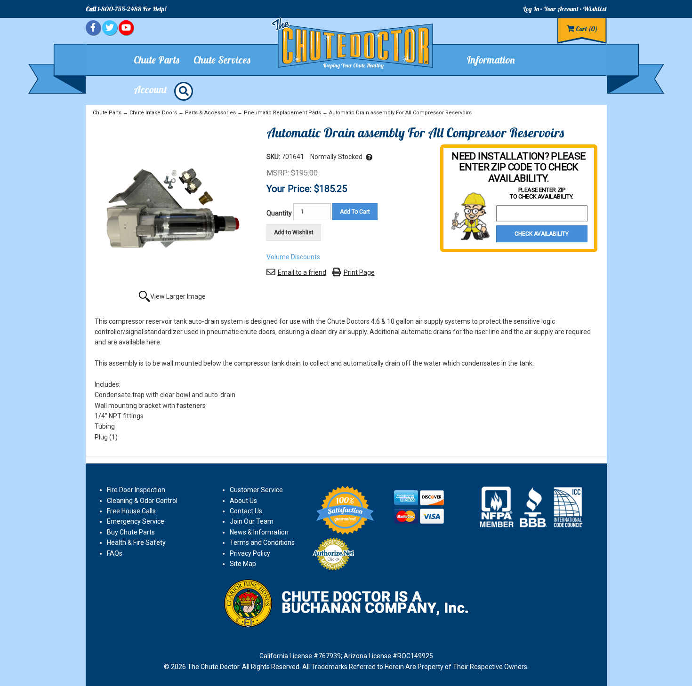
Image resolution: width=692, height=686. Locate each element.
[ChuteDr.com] (353, 43)
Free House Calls (131, 511)
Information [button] (491, 60)
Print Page (359, 272)
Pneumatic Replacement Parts (282, 113)
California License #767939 (300, 656)
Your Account (561, 9)
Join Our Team (252, 521)
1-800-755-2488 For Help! (126, 9)
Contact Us (246, 511)
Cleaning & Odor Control (142, 500)
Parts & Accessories (210, 113)
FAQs (114, 553)
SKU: (274, 156)
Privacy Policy (250, 553)
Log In (531, 9)
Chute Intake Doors (153, 113)
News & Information (259, 532)
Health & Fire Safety (136, 542)
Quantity (279, 213)
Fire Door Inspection (136, 490)
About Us (243, 500)
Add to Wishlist (294, 232)
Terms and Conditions (262, 542)
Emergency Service (135, 521)
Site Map (243, 563)
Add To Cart (355, 211)
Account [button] (150, 89)
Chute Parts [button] (156, 60)
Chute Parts (107, 113)
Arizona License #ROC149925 (388, 656)
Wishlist (595, 9)
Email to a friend (302, 272)
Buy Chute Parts (131, 532)
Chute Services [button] (221, 60)
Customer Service (256, 490)
